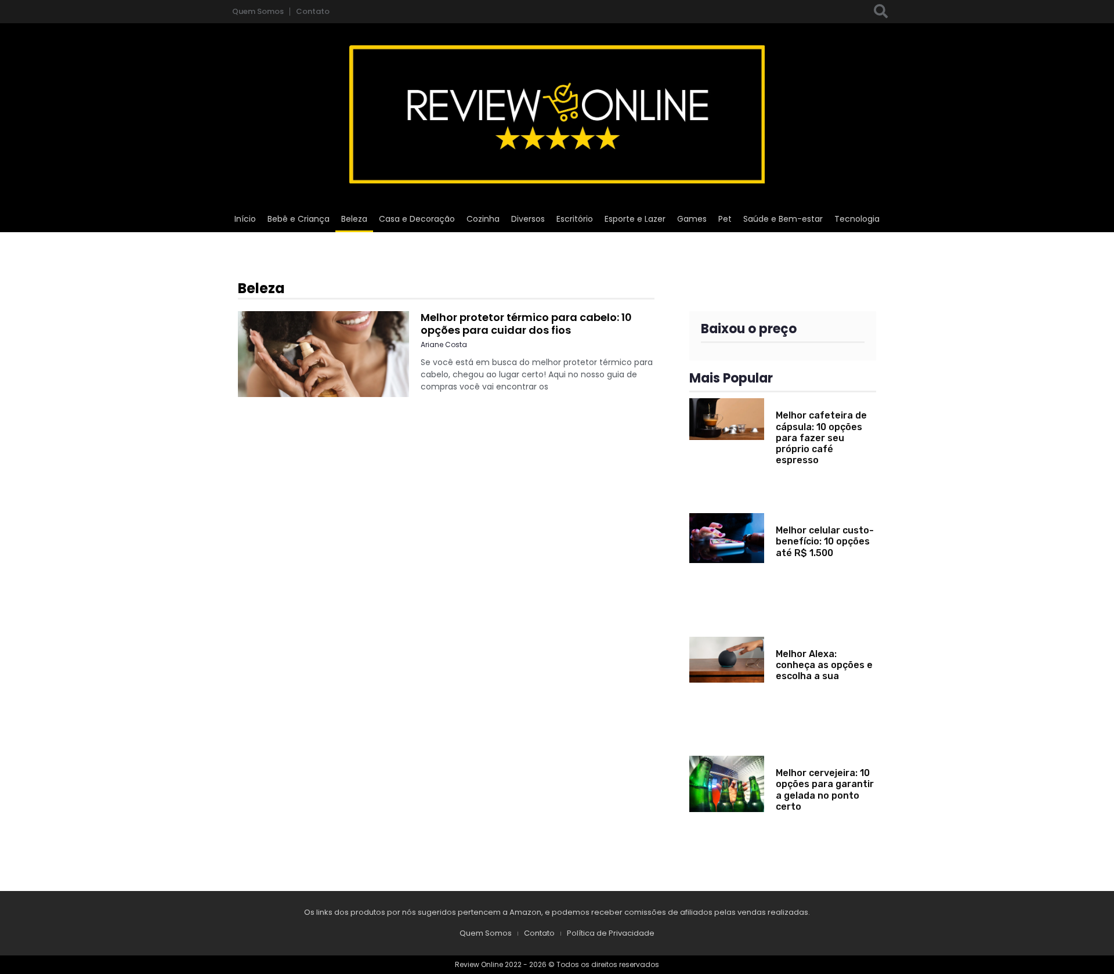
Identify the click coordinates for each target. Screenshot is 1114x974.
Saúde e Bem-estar (783, 219)
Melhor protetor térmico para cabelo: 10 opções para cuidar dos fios (526, 323)
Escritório (574, 219)
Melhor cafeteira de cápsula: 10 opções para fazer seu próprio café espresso (821, 438)
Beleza (354, 219)
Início (245, 219)
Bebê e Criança (298, 219)
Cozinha (483, 219)
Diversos (528, 219)
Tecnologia (857, 219)
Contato (313, 11)
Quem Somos (258, 11)
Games (692, 219)
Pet (725, 219)
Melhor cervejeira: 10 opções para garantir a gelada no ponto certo (825, 789)
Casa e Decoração (417, 219)
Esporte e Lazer (635, 219)
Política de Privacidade (610, 933)
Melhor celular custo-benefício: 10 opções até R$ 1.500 (825, 541)
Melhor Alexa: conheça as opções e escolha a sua (824, 664)
